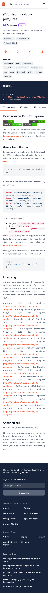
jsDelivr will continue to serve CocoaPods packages (22, 573)
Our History (8, 513)
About (6, 508)
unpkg (24, 537)
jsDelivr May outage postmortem (18, 586)
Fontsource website (12, 136)
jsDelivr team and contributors (30, 470)
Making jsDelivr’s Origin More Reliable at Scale (21, 560)
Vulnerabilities (10, 43)
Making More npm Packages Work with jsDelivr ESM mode (21, 566)
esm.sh (42, 537)
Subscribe (24, 493)
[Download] (42, 51)
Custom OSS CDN (11, 524)
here (5, 161)
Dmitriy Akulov (21, 472)
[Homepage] (5, 51)
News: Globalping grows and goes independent (18, 580)
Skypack (25, 542)
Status (27, 508)
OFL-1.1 (16, 415)
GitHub (6, 537)
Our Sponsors (9, 519)
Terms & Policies (31, 513)
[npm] (30, 51)
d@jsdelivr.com (31, 519)
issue (8, 449)
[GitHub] (17, 51)
